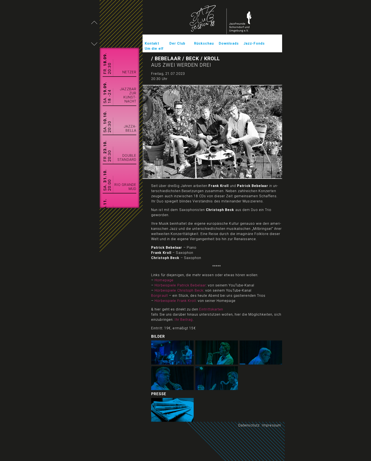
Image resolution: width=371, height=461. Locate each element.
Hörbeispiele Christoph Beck (179, 290)
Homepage (164, 280)
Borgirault (159, 296)
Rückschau (204, 43)
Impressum (271, 425)
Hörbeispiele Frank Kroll (175, 301)
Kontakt (152, 43)
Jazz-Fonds (254, 43)
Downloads (229, 43)
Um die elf (154, 49)
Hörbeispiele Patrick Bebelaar (180, 285)
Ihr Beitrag (184, 320)
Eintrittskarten (211, 309)
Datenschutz (249, 425)
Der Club (177, 43)
